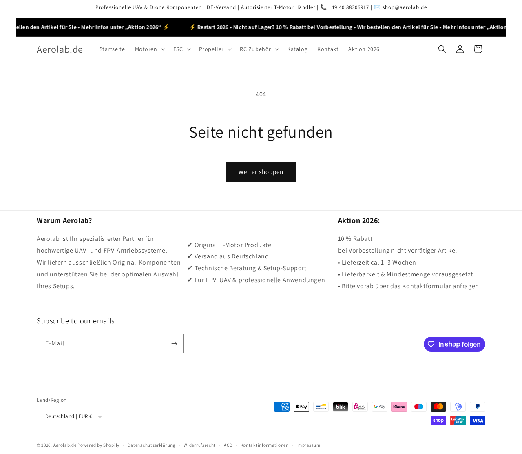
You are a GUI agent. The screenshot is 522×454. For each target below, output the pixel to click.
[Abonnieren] (174, 343)
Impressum (308, 445)
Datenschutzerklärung (152, 445)
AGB (228, 445)
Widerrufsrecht (200, 445)
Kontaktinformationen (265, 445)
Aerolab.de (65, 445)
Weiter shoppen (261, 172)
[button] (149, 49)
